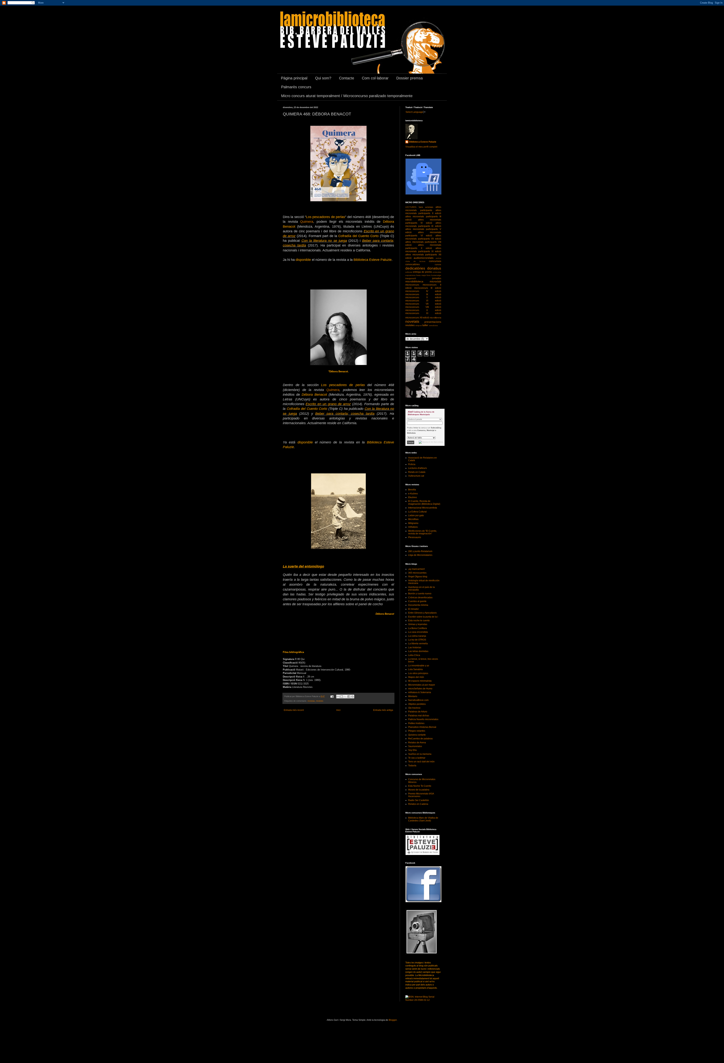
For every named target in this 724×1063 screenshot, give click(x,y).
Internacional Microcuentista (422, 507)
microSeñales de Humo (420, 688)
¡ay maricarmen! (416, 569)
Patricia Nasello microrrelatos (423, 719)
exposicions (410, 275)
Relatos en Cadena (418, 804)
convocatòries (412, 264)
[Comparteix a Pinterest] (352, 696)
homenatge (436, 275)
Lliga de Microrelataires (420, 555)
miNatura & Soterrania (419, 692)
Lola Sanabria (415, 669)
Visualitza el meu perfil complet (421, 146)
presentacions (432, 321)
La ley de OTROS (417, 639)
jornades (436, 278)
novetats (412, 321)
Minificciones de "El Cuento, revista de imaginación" (422, 532)
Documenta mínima (418, 605)
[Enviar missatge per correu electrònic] (331, 696)
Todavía (412, 765)
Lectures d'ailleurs (417, 468)
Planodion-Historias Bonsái (422, 727)
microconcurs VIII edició (423, 307)
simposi (418, 325)
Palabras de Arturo (417, 711)
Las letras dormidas (418, 651)
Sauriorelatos (415, 746)
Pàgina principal (294, 78)
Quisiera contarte (417, 735)
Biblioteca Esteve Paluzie (422, 142)
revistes (319, 701)
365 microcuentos (417, 572)
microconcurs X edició (423, 310)
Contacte (346, 78)
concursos (435, 261)
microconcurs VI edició (423, 300)
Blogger (393, 1020)
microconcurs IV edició (423, 291)
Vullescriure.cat (416, 476)
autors (438, 258)
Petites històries (416, 723)
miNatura (413, 527)
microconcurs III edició (427, 288)
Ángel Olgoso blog (417, 576)
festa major (421, 275)
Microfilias (413, 519)
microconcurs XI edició (423, 313)
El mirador (413, 609)
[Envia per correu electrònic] (338, 696)
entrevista (437, 272)
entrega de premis (422, 272)
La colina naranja (417, 636)
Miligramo (413, 523)
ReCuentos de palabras (420, 738)
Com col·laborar (375, 78)
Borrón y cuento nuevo (419, 593)
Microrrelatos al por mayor (421, 685)
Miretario (412, 696)
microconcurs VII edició (423, 304)
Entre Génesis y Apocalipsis (422, 612)
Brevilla (412, 489)
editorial (408, 272)
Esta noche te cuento (419, 620)
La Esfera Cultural (417, 511)
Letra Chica (414, 655)
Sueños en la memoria (419, 754)
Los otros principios (418, 673)
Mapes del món (416, 677)
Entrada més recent (294, 710)
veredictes (433, 325)
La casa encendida (418, 632)
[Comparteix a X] (345, 696)
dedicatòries (415, 268)
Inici (338, 710)
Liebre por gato (416, 515)
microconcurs (412, 284)
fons (428, 275)
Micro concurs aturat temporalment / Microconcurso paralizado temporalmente (347, 96)
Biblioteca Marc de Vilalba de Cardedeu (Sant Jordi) (423, 819)
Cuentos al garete (417, 601)
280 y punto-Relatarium (420, 551)
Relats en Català (416, 472)
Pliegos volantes (416, 731)
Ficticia (411, 464)
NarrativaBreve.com (418, 700)
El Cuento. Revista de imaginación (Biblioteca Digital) (424, 502)
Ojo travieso (414, 708)
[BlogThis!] (342, 696)
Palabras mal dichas (418, 715)
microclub (435, 281)
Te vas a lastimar (416, 758)
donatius (434, 268)
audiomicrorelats (423, 257)
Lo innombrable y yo (418, 665)
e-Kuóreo (413, 493)
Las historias (414, 647)
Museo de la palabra (418, 789)
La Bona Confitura (417, 628)
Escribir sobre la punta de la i (423, 616)
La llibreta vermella (418, 643)
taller (425, 325)
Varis (421, 207)
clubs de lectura (415, 261)
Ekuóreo (412, 497)
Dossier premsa (409, 78)
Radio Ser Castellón (418, 800)
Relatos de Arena (417, 742)
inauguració (410, 278)
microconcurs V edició (423, 297)
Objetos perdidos (417, 704)
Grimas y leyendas (417, 624)
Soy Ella (412, 750)
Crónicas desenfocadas (420, 597)
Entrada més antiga (383, 710)
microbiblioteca (414, 281)
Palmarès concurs (296, 87)
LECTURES (410, 207)
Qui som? (323, 78)
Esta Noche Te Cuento (419, 786)
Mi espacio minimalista (420, 681)
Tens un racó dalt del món (421, 761)
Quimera (306, 222)
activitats (429, 207)
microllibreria (435, 317)
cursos (438, 264)
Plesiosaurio (414, 537)
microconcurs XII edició (417, 317)
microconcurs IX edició (423, 294)
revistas (311, 701)
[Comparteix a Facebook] (349, 696)
